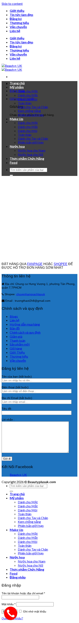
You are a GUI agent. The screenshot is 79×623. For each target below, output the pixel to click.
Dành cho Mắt (28, 95)
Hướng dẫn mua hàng (25, 324)
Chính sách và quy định (25, 332)
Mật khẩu (8, 604)
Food (13, 162)
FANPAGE (35, 264)
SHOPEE (60, 264)
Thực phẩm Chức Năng (27, 158)
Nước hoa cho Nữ (30, 154)
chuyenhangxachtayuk (30, 294)
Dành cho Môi (27, 99)
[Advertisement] (39, 218)
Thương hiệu (19, 23)
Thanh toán (17, 340)
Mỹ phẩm (17, 87)
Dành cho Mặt (28, 91)
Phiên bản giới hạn (31, 115)
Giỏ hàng (16, 348)
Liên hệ (15, 31)
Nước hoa (17, 146)
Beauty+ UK (18, 475)
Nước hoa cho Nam (31, 150)
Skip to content (12, 3)
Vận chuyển (18, 27)
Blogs (14, 316)
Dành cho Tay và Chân (33, 107)
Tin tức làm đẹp (21, 15)
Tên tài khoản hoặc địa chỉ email (23, 593)
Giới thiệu (17, 11)
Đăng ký (16, 19)
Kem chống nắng (29, 111)
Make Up (16, 119)
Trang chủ (17, 83)
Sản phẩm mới (20, 344)
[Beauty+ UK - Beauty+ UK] (12, 67)
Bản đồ (15, 328)
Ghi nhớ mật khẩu (34, 611)
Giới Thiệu (17, 352)
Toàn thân (24, 103)
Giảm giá (16, 336)
